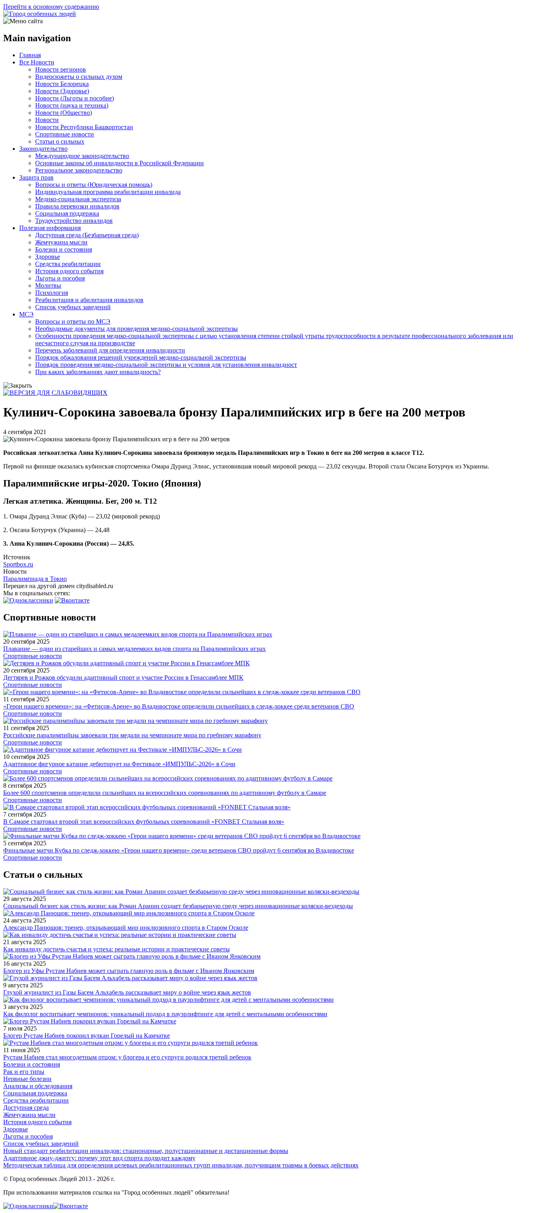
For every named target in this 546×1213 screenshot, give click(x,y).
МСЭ (26, 314)
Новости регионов (60, 69)
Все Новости (36, 62)
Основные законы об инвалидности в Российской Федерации (119, 163)
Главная (30, 55)
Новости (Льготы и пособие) (74, 98)
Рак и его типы (23, 1071)
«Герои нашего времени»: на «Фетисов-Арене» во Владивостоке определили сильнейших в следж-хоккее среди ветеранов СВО (178, 706)
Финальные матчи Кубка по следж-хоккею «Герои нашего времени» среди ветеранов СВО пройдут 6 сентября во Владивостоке (178, 850)
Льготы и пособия (60, 278)
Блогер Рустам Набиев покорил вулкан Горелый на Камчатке (86, 1035)
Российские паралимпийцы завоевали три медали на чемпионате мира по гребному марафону (132, 735)
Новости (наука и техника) (71, 105)
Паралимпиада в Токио (35, 578)
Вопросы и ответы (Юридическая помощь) (93, 184)
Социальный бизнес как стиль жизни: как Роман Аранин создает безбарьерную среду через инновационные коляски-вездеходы (178, 906)
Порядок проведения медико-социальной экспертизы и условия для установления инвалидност (166, 364)
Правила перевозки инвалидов (77, 206)
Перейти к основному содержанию (51, 6)
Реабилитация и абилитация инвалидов (89, 299)
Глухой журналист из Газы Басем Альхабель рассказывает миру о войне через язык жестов (127, 992)
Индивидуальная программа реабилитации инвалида (108, 191)
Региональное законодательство (78, 170)
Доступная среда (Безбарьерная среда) (87, 235)
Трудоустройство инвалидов (74, 220)
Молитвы (48, 285)
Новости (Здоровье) (62, 91)
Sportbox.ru (18, 564)
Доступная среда (26, 1107)
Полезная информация (50, 227)
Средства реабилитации (68, 263)
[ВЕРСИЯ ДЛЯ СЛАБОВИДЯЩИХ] (55, 392)
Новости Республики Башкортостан (84, 127)
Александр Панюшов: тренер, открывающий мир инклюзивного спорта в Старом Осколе (125, 927)
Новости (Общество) (63, 112)
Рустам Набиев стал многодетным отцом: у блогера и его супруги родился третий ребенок (127, 1057)
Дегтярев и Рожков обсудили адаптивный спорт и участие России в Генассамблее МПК (123, 677)
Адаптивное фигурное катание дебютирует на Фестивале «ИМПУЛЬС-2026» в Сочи (119, 764)
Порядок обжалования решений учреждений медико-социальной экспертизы (140, 357)
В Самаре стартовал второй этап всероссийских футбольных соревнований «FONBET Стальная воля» (143, 821)
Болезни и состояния (63, 249)
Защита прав (36, 177)
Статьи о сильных (59, 141)
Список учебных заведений (73, 307)
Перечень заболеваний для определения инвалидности (110, 350)
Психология (51, 292)
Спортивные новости (64, 134)
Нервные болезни (27, 1078)
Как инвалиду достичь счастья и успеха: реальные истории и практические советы (116, 949)
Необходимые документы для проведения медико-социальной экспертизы (136, 328)
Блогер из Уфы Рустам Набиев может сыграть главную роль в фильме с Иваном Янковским (128, 970)
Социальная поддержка (67, 213)
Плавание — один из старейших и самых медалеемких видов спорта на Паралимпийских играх (134, 648)
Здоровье (47, 256)
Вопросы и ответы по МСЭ (72, 321)
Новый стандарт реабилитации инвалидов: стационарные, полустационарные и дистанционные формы (145, 1150)
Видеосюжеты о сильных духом (78, 76)
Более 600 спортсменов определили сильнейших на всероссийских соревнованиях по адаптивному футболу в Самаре (164, 792)
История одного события (69, 271)
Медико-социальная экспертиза (78, 199)
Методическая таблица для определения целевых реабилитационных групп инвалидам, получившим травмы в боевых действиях (181, 1165)
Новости (47, 119)
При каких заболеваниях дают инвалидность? (98, 371)
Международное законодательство (82, 155)
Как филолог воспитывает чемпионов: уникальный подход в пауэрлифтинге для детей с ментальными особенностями (165, 1014)
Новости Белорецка (62, 83)
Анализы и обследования (37, 1086)
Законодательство (43, 148)
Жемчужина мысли (61, 242)
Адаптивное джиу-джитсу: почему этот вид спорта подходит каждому (99, 1158)
